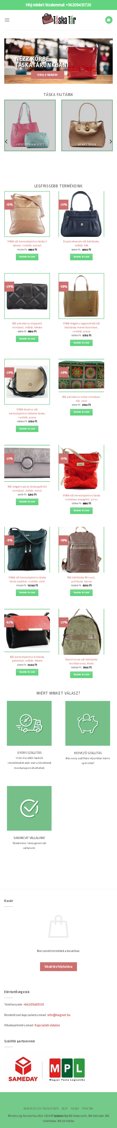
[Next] (110, 141)
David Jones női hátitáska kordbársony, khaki (81, 661)
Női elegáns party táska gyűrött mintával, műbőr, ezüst (27, 488)
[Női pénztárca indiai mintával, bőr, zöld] (81, 375)
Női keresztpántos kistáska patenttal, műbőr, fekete (27, 658)
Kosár (75, 1108)
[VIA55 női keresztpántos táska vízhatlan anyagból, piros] (81, 468)
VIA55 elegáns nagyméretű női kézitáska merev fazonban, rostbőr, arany (81, 327)
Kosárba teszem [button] (27, 256)
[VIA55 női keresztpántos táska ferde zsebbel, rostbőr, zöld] (27, 550)
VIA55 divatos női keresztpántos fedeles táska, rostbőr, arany (27, 413)
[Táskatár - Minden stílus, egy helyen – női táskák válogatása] (58, 20)
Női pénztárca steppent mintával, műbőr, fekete (27, 325)
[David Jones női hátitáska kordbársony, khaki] (81, 632)
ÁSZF (65, 1108)
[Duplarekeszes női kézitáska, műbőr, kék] (81, 214)
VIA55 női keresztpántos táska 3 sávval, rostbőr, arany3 (27, 243)
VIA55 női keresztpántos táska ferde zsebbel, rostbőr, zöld (27, 579)
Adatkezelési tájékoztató (41, 1108)
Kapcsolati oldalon (47, 1025)
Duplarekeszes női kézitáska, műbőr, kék (81, 243)
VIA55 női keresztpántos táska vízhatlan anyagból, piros (81, 497)
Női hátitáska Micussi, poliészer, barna (81, 579)
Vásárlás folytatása (58, 967)
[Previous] (6, 141)
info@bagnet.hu (58, 1015)
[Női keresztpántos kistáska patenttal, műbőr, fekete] (27, 630)
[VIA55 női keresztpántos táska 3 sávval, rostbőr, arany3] (27, 214)
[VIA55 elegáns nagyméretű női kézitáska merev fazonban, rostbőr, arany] (81, 296)
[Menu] (7, 20)
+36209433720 (78, 5)
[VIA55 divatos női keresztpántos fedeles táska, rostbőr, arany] (27, 382)
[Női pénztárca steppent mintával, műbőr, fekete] (27, 296)
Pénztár (87, 1108)
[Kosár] (108, 20)
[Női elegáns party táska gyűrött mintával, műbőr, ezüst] (27, 463)
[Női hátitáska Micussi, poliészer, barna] (81, 550)
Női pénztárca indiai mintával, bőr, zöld (81, 398)
